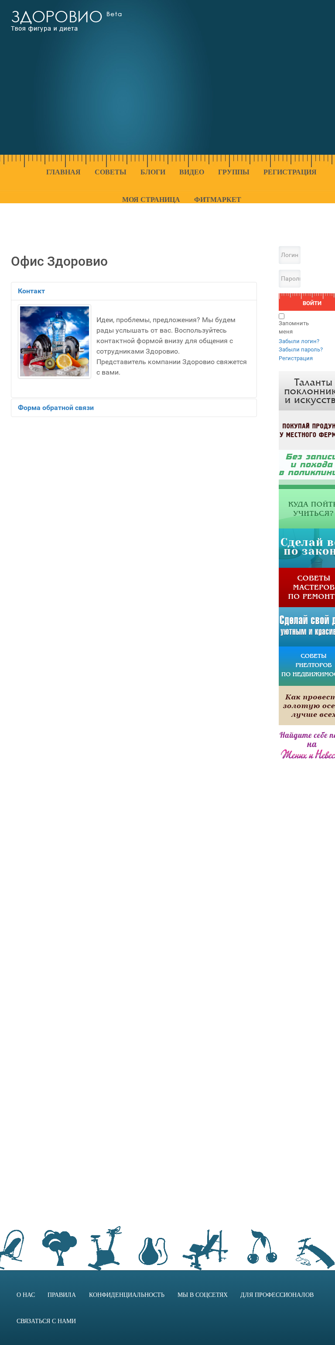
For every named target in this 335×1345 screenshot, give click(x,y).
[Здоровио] (66, 21)
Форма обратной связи (56, 407)
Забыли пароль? (301, 349)
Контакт (31, 291)
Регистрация (296, 358)
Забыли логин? (299, 341)
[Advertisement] (234, 82)
